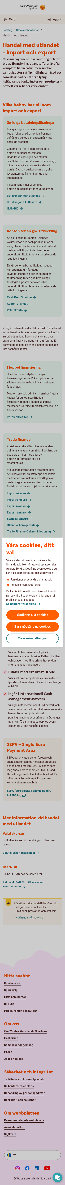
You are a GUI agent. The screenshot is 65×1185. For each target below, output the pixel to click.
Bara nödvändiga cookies (32, 627)
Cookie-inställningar (32, 638)
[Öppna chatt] (57, 1177)
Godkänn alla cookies (32, 615)
